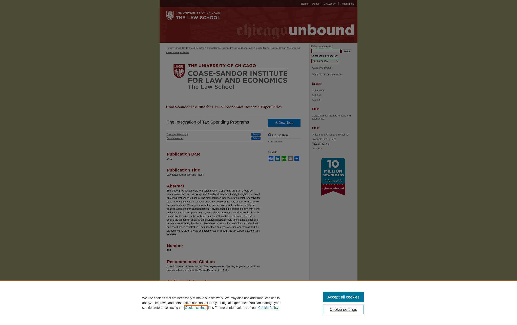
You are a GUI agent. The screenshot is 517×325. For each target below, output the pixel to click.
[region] (258, 303)
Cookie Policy (268, 307)
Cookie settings (196, 307)
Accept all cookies (343, 297)
